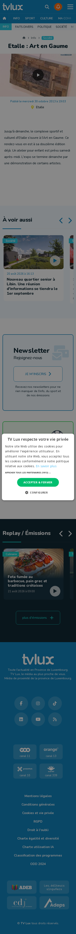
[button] (38, 472)
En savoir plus (46, 466)
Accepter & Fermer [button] (38, 482)
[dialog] (38, 467)
